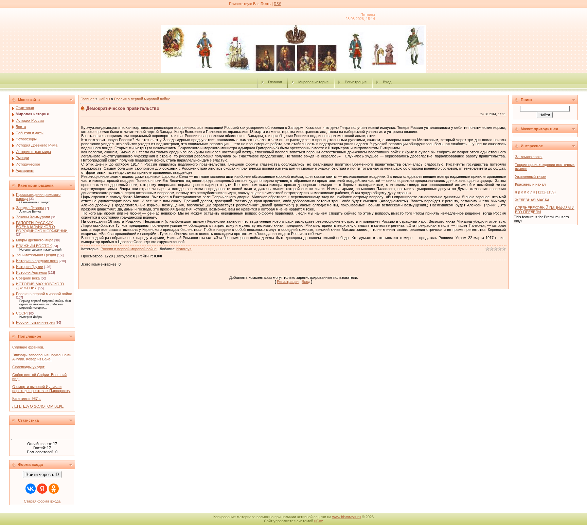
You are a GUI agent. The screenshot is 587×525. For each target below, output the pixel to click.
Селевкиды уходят (28, 367)
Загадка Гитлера (30, 208)
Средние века (28, 278)
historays (184, 249)
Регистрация (356, 82)
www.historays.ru (346, 517)
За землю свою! (528, 157)
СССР (21, 313)
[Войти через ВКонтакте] (30, 489)
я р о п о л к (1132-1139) (535, 192)
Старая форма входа (42, 501)
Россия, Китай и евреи (35, 322)
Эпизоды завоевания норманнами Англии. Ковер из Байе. (41, 357)
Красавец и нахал (530, 184)
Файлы (104, 99)
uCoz (318, 521)
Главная (275, 82)
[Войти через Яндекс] (42, 489)
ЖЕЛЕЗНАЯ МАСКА (532, 200)
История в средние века (37, 261)
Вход (387, 82)
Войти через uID (42, 474)
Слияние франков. (28, 347)
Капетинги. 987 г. (26, 398)
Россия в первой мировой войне (44, 294)
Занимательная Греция (36, 255)
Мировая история (313, 82)
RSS (277, 4)
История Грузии (29, 267)
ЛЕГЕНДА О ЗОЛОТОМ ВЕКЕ (38, 406)
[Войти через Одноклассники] (54, 489)
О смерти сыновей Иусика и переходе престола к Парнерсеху (41, 389)
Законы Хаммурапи (33, 217)
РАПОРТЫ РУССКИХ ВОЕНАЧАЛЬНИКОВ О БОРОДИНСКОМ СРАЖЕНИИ (42, 227)
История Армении (31, 272)
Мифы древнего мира (34, 240)
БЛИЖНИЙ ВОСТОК (34, 246)
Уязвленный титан (530, 176)
